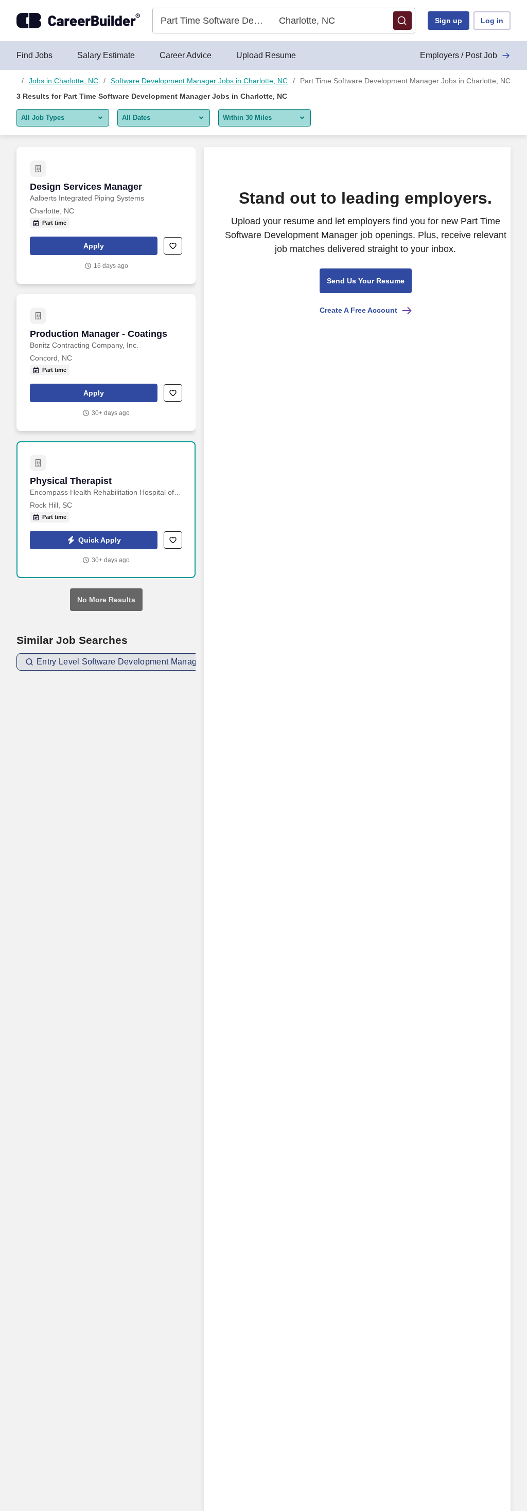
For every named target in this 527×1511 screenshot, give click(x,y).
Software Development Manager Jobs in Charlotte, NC (199, 81)
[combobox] (212, 20)
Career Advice (186, 55)
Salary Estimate (106, 55)
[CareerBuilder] (78, 20)
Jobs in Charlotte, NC (63, 81)
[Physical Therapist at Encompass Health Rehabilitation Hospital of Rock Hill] (106, 509)
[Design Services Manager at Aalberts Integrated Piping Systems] (106, 215)
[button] (402, 20)
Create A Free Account (358, 310)
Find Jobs (34, 55)
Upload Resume (266, 55)
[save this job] (173, 246)
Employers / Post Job (458, 55)
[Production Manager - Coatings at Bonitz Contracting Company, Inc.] (106, 362)
